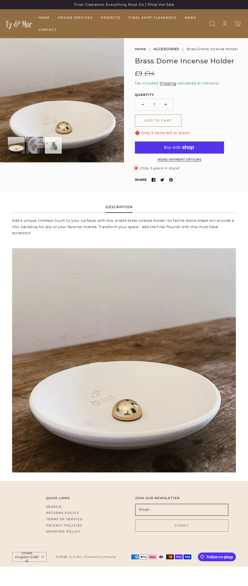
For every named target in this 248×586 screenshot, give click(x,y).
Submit (181, 525)
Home (140, 49)
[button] (212, 23)
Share (141, 180)
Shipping (168, 83)
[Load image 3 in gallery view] (53, 145)
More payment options (180, 159)
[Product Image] (62, 100)
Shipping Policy (63, 531)
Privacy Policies (64, 525)
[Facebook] (153, 180)
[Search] (212, 24)
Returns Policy (62, 513)
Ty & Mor (75, 557)
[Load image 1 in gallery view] (16, 145)
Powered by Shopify (100, 557)
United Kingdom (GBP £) (27, 557)
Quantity (144, 95)
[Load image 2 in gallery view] (35, 145)
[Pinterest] (171, 180)
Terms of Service (64, 519)
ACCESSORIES (166, 49)
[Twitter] (162, 180)
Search (54, 507)
